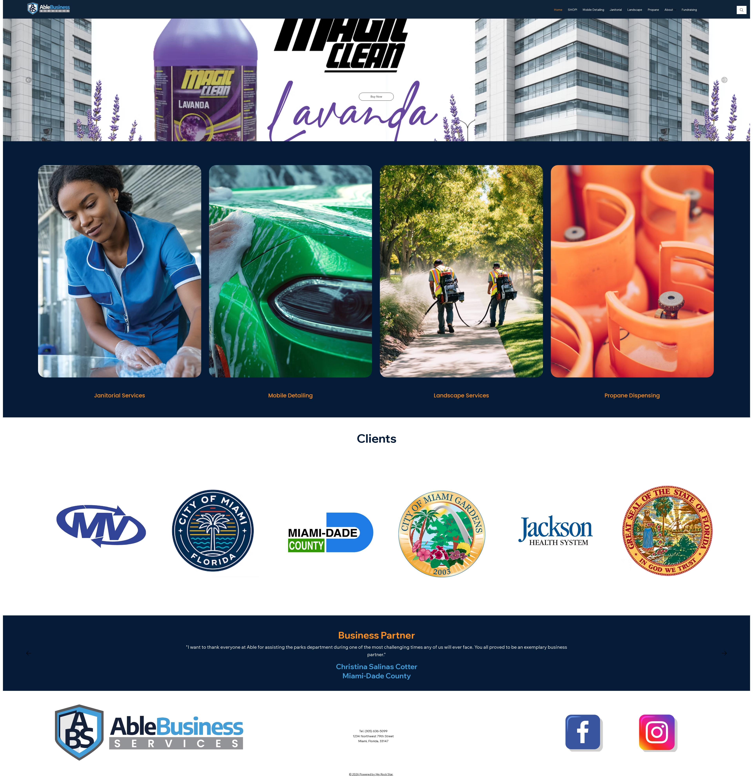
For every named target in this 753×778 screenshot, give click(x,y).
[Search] (742, 10)
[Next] (724, 80)
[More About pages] (675, 10)
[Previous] (28, 80)
